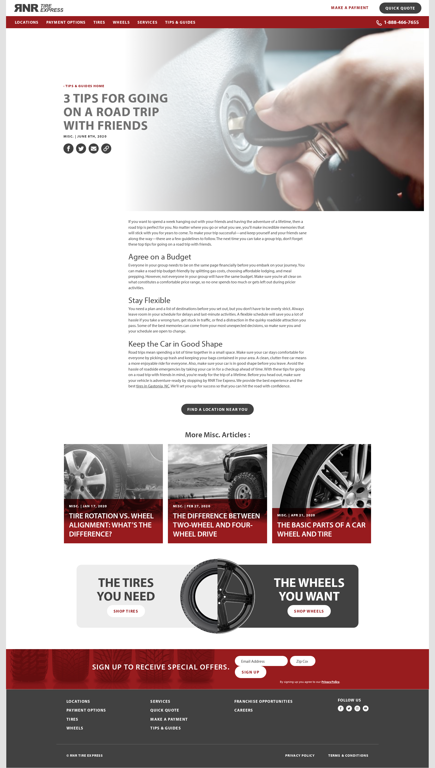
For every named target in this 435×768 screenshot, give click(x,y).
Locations (78, 701)
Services (160, 701)
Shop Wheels (309, 611)
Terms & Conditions (348, 755)
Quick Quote (400, 8)
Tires (72, 719)
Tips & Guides (165, 727)
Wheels (75, 727)
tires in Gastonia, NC (152, 385)
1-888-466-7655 (401, 22)
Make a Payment (350, 7)
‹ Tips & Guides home (83, 86)
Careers (243, 710)
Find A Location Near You (217, 409)
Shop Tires (126, 611)
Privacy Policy (330, 682)
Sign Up (250, 672)
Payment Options (86, 710)
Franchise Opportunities (263, 701)
